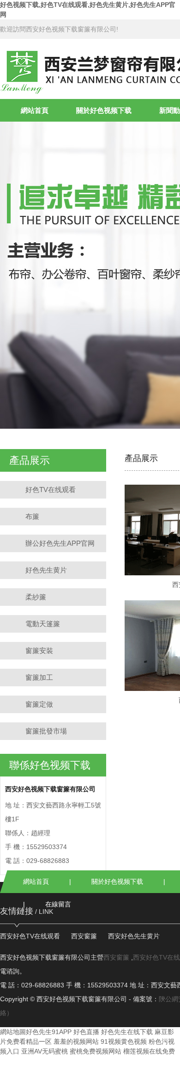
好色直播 (86, 1031)
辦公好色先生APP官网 (60, 543)
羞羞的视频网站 (76, 1041)
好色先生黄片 (46, 570)
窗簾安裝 (39, 650)
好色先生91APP (49, 1031)
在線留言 (58, 904)
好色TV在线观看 (50, 489)
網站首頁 (34, 110)
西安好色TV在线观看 (30, 936)
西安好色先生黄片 (134, 936)
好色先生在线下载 (127, 1031)
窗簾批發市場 (46, 731)
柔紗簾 (35, 597)
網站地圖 (13, 1031)
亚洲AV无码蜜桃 (44, 1051)
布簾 (32, 516)
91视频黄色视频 (124, 1041)
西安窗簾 (84, 936)
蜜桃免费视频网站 (95, 1051)
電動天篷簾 (42, 624)
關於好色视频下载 (104, 110)
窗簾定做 (39, 704)
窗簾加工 (39, 677)
